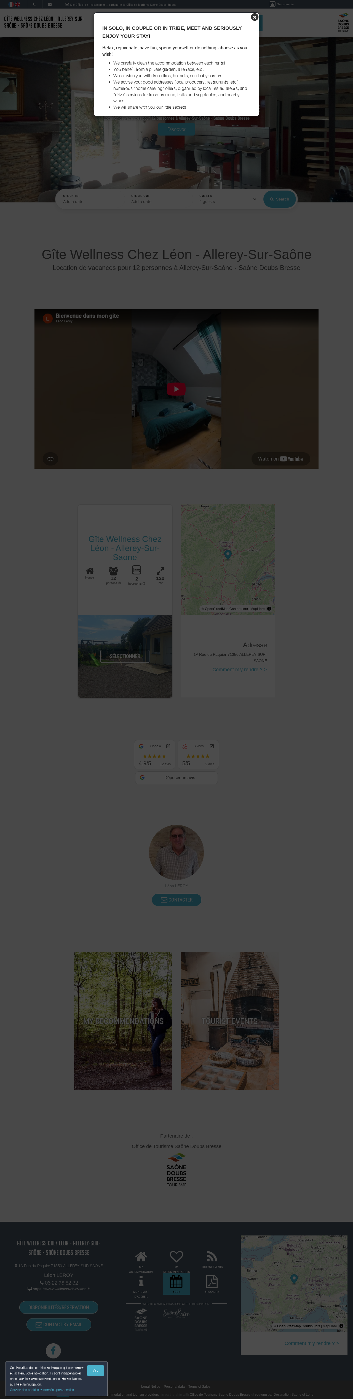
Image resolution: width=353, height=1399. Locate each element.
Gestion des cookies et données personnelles (42, 1390)
